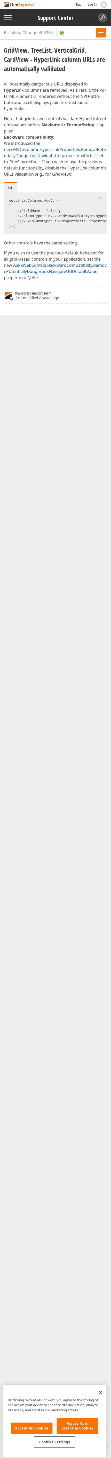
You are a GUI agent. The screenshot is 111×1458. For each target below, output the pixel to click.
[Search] (102, 17)
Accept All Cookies (32, 1428)
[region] (55, 1421)
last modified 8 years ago (37, 297)
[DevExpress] (19, 5)
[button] (101, 197)
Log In (92, 4)
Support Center (56, 18)
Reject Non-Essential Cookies (77, 1426)
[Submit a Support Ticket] (101, 32)
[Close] (100, 1392)
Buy (78, 4)
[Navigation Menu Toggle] (7, 18)
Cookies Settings (54, 1442)
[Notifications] (103, 4)
